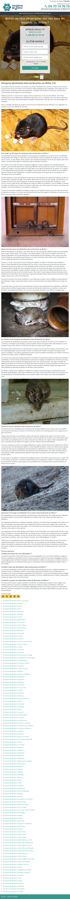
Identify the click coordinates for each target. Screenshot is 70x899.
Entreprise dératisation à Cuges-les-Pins (15, 668)
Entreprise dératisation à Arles (12, 609)
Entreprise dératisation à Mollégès (13, 774)
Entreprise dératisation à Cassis (12, 647)
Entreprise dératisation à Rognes (13, 818)
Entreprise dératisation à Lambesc (13, 734)
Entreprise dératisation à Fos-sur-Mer (14, 687)
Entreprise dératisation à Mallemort (13, 750)
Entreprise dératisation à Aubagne (13, 611)
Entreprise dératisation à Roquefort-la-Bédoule (17, 823)
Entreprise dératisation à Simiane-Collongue (16, 872)
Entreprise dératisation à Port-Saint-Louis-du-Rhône (19, 810)
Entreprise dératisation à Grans (12, 701)
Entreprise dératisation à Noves (12, 780)
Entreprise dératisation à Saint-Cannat (14, 834)
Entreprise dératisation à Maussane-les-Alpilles (17, 761)
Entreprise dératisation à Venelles (13, 883)
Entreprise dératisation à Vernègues (14, 889)
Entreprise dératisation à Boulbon (13, 630)
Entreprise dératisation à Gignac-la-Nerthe (16, 698)
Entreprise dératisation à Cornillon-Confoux (16, 663)
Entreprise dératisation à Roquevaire (14, 826)
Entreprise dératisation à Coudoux (13, 666)
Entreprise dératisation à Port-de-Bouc (15, 807)
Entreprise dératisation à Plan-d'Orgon (14, 802)
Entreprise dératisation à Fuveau (13, 690)
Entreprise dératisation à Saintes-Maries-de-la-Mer (18, 859)
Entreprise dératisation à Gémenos (13, 696)
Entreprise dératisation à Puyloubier (14, 813)
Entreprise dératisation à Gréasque (13, 706)
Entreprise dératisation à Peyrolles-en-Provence (18, 799)
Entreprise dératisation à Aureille (13, 614)
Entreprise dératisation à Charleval (13, 652)
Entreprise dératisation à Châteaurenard (15, 660)
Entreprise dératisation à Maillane (13, 747)
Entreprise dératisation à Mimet (12, 769)
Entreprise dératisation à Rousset (13, 829)
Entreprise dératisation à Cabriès (13, 636)
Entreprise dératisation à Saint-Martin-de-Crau (17, 845)
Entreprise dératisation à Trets (12, 878)
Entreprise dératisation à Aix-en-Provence (16, 600)
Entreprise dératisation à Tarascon (13, 875)
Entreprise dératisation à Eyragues (13, 682)
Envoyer (35, 68)
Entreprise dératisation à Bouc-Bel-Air (14, 628)
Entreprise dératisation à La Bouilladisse (15, 715)
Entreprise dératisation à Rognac (13, 815)
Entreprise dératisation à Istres (12, 709)
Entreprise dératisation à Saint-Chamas (15, 837)
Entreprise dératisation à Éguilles (13, 671)
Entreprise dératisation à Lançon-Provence (16, 736)
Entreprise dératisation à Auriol (12, 617)
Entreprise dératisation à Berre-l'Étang (14, 625)
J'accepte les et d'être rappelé (36, 62)
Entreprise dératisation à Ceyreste (13, 649)
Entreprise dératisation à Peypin (12, 796)
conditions (37, 61)
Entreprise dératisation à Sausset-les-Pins (16, 864)
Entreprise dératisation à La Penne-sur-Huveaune (18, 726)
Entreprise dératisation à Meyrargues (14, 764)
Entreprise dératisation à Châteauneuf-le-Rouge (17, 655)
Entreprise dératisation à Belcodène (14, 622)
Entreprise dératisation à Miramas (13, 772)
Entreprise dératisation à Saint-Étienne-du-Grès (17, 840)
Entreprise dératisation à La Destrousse (15, 720)
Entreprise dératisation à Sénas (12, 867)
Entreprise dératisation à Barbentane (14, 619)
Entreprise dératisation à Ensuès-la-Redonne (16, 674)
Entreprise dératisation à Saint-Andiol (14, 832)
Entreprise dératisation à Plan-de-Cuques (15, 804)
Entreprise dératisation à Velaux (12, 880)
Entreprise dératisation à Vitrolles (13, 891)
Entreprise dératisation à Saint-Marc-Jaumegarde (18, 842)
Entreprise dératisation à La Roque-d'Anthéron (17, 728)
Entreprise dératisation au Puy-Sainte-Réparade (17, 739)
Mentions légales (12, 896)
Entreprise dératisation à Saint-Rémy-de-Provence (18, 851)
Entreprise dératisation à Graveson (13, 704)
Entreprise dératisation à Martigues (13, 758)
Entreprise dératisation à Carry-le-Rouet (15, 644)
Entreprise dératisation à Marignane (14, 753)
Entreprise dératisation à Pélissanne (14, 788)
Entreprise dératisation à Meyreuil (13, 766)
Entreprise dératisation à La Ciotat (13, 717)
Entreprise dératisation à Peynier (13, 793)
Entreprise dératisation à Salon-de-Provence (16, 861)
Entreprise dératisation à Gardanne (13, 693)
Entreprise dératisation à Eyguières (13, 679)
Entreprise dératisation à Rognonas (13, 821)
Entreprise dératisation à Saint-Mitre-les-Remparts (18, 848)
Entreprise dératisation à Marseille (13, 755)
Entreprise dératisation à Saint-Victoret (15, 856)
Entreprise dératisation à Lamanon (13, 731)
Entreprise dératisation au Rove (12, 742)
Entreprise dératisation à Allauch (13, 603)
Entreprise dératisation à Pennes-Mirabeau (16, 791)
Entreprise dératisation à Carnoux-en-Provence (17, 641)
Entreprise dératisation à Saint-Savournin (15, 853)
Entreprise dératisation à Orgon (12, 783)
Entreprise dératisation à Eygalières (14, 677)
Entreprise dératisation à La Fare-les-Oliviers (16, 723)
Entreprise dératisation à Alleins (12, 606)
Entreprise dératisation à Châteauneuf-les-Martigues (19, 658)
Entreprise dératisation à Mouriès (13, 777)
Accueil (3, 896)
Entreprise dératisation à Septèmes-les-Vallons (17, 870)
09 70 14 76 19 (58, 6)
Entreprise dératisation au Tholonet (14, 745)
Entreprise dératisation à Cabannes (13, 633)
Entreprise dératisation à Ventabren (14, 886)
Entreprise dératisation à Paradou (13, 785)
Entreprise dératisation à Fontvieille (14, 685)
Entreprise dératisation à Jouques (13, 712)
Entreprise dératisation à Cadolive (13, 639)
